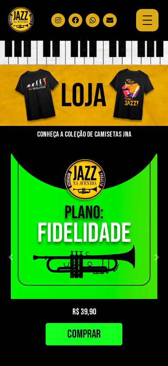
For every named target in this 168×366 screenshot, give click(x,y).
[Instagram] (58, 20)
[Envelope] (110, 20)
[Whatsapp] (93, 20)
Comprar (84, 334)
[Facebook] (75, 20)
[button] (11, 257)
